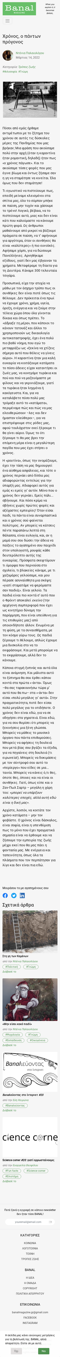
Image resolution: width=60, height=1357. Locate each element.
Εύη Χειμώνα (20, 1100)
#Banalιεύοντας (15, 1105)
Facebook (30, 1317)
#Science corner (35, 1170)
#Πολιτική (11, 966)
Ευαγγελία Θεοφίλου (25, 1165)
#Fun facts (11, 1170)
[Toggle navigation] (7, 20)
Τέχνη (30, 1253)
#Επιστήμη (11, 1176)
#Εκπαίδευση (13, 1040)
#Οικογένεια (37, 1040)
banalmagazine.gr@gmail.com (30, 1312)
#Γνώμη (23, 71)
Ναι (44, 1351)
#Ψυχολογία (12, 1034)
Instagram (30, 1323)
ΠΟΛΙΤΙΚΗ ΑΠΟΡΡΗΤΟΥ (30, 1293)
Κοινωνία (30, 1243)
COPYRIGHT (30, 1288)
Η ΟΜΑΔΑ (30, 1283)
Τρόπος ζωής (26, 67)
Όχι (16, 1351)
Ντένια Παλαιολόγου (25, 961)
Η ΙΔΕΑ (30, 1277)
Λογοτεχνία (30, 1248)
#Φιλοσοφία (9, 71)
